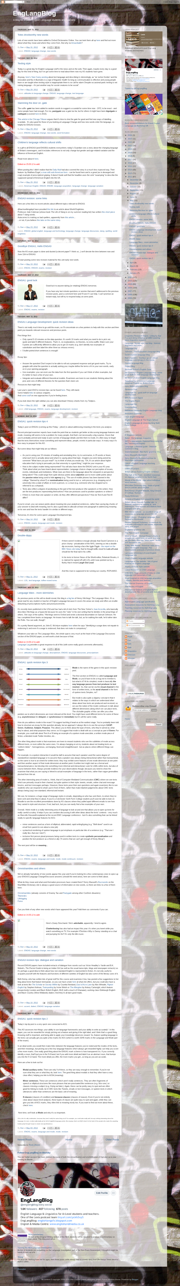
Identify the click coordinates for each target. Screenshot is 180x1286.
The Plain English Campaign (137, 533)
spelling (108, 231)
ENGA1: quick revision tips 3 (33, 662)
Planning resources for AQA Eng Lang (140, 611)
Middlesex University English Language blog (143, 410)
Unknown (131, 655)
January (133, 273)
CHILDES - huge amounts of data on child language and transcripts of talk (142, 574)
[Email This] (48, 47)
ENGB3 (50, 186)
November (134, 183)
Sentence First (131, 389)
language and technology (54, 231)
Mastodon (22, 1269)
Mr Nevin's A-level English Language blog (142, 378)
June (132, 197)
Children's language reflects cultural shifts (39, 142)
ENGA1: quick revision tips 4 (33, 421)
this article (69, 217)
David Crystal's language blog (137, 355)
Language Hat (131, 404)
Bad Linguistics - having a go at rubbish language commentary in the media (141, 359)
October (133, 187)
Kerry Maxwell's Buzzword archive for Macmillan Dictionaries (140, 459)
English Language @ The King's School (141, 420)
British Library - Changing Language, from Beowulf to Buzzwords (142, 518)
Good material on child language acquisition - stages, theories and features (143, 579)
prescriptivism (92, 653)
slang (102, 231)
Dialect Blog (130, 366)
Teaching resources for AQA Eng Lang (141, 608)
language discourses (90, 231)
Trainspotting (47, 987)
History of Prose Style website (137, 567)
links (31, 393)
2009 (130, 284)
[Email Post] (44, 47)
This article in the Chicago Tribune (32, 119)
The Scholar (37, 985)
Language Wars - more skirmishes (36, 593)
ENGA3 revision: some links (32, 198)
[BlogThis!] (51, 47)
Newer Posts (25, 1139)
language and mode (46, 523)
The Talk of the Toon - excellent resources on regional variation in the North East (142, 476)
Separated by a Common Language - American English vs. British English (140, 382)
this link (50, 209)
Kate (129, 644)
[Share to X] (53, 47)
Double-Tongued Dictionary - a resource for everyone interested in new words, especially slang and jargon (143, 524)
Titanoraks (22, 896)
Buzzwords (103, 882)
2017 (130, 160)
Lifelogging (22, 899)
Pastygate (67, 893)
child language (30, 409)
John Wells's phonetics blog (136, 386)
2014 (130, 170)
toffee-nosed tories (49, 580)
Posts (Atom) (34, 1145)
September (135, 190)
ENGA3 (27, 51)
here (98, 40)
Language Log (24, 645)
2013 (130, 173)
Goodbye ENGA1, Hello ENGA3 (34, 246)
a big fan (70, 598)
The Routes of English (134, 587)
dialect (33, 1006)
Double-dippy (25, 535)
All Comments (134, 626)
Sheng (20, 1257)
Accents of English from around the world (142, 499)
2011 (130, 277)
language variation (95, 186)
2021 (130, 146)
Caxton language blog (134, 363)
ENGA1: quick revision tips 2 (33, 1018)
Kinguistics (132, 651)
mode (58, 859)
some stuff (26, 396)
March (133, 266)
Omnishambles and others (31, 868)
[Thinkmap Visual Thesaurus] (135, 695)
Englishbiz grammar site (135, 530)
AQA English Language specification (140, 602)
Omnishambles (24, 893)
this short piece (108, 212)
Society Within (51, 985)
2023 (130, 139)
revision (48, 268)
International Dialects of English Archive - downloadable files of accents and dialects (142, 591)
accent (27, 1006)
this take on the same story (48, 220)
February (134, 269)
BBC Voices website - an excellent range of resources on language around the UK (143, 513)
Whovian (131, 658)
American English (31, 186)
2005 (130, 298)
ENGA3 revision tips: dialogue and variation (40, 960)
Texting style (24, 63)
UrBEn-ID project (132, 469)
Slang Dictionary (131, 496)
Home (68, 1139)
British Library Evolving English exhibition (142, 472)
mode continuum (69, 859)
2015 (130, 166)
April (132, 263)
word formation (63, 133)
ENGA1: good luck (27, 280)
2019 (130, 153)
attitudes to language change (36, 93)
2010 (130, 281)
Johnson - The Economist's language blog (142, 352)
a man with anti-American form (54, 172)
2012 (130, 177)
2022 (130, 142)
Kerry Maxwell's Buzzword (136, 455)
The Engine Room (132, 401)
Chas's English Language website (139, 558)
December (134, 180)
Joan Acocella (99, 609)
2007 (130, 291)
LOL (26, 580)
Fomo (20, 901)
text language (78, 93)
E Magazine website (133, 435)
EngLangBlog (34, 13)
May (132, 201)
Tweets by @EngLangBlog (136, 88)
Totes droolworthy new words (33, 34)
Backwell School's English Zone (138, 369)
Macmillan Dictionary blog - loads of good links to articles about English (142, 486)
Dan (129, 640)
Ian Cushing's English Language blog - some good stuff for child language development (143, 374)
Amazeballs (76, 43)
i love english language (134, 417)
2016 (130, 163)
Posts (130, 621)
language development (60, 409)
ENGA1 (27, 268)
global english (37, 231)
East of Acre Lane (84, 985)
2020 (130, 149)
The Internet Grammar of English (138, 583)
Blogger (135, 1279)
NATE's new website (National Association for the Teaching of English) (143, 442)
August (133, 194)
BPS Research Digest (134, 398)
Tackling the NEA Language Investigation (35, 1248)
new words (51, 51)
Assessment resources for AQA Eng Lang (142, 605)
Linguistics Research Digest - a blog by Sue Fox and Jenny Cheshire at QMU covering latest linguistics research (143, 338)
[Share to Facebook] (56, 47)
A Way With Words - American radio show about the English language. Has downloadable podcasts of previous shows (142, 548)
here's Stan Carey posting (37, 77)
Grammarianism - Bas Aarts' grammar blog (143, 452)
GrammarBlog (131, 407)
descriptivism (55, 653)
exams (41, 268)
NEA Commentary (35, 1234)
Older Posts (112, 1139)
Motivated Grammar (133, 414)
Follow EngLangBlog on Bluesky (34, 1153)
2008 (130, 288)
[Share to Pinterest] (58, 47)
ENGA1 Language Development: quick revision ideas (46, 322)
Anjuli (130, 637)
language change (38, 51)
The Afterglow (76, 987)
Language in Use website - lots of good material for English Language (141, 562)
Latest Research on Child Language (140, 570)
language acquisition (62, 186)
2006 (130, 295)
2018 (130, 156)
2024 (130, 135)
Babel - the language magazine (138, 438)
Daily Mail (57, 170)
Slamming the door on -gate (32, 103)
